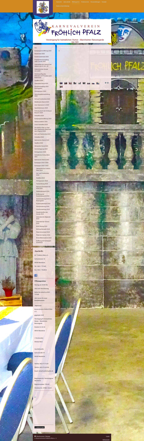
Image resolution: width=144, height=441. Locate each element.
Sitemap (47, 436)
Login (108, 436)
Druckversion (40, 436)
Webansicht (106, 439)
